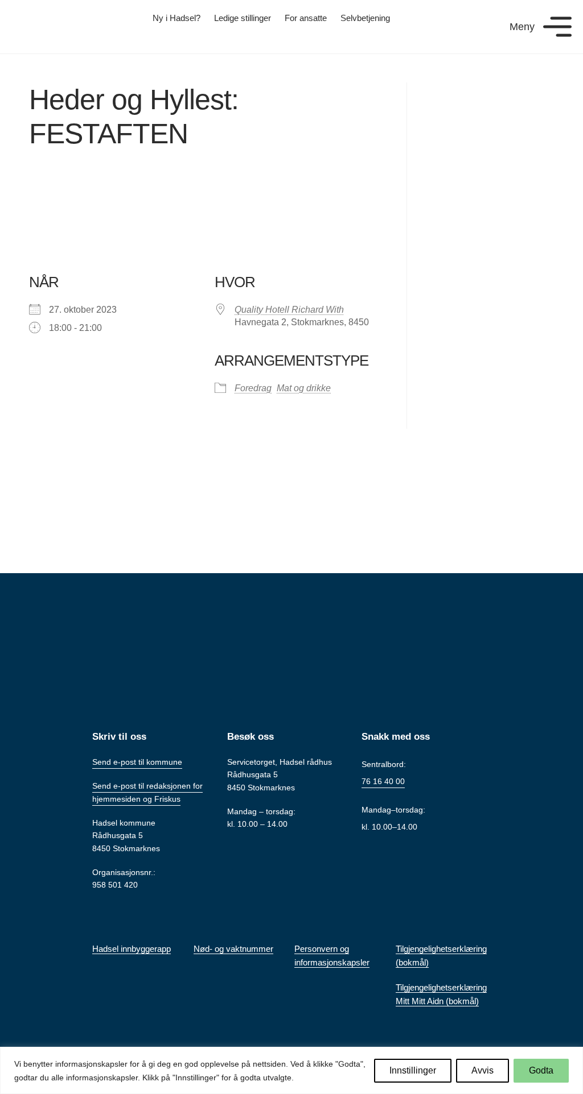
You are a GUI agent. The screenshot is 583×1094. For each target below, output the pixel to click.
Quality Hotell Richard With (289, 309)
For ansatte (306, 18)
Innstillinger (412, 1070)
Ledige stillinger (242, 18)
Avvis (482, 1070)
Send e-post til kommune (137, 761)
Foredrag (253, 388)
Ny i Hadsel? (176, 18)
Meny (522, 26)
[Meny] (557, 27)
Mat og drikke (304, 388)
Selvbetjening (365, 18)
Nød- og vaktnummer (233, 949)
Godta (541, 1070)
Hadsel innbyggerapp (131, 949)
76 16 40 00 (383, 781)
